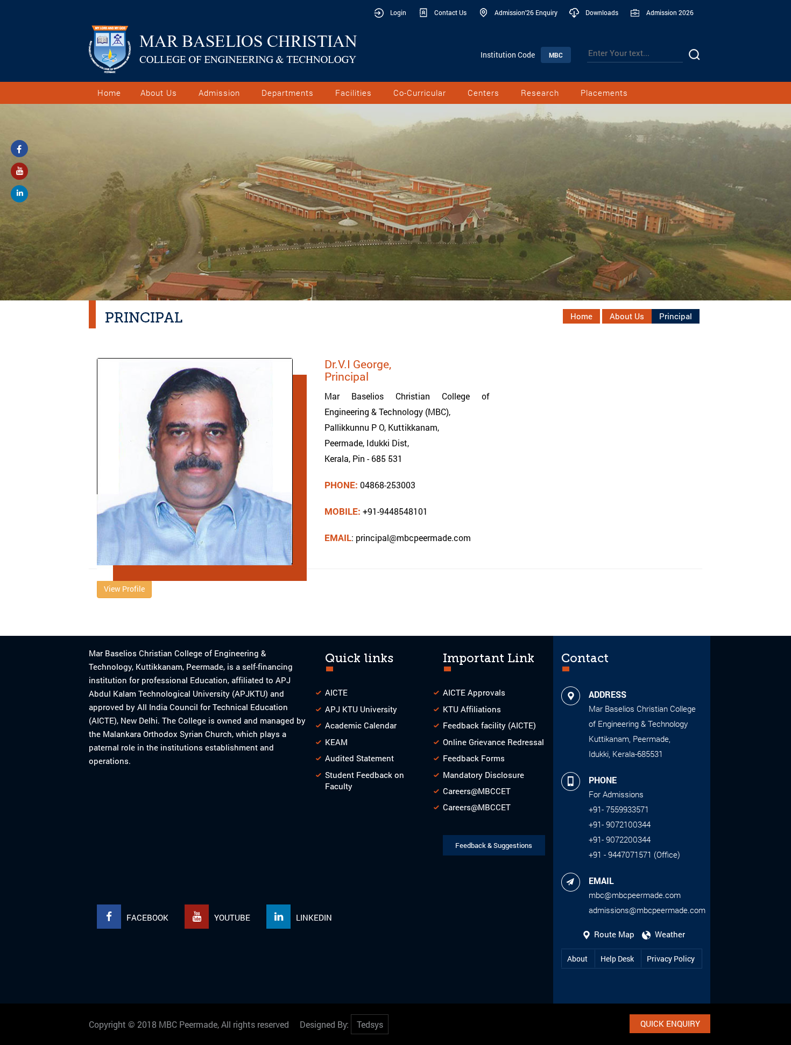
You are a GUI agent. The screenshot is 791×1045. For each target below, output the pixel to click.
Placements (604, 92)
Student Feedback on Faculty (364, 780)
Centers (483, 92)
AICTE (336, 692)
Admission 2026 (670, 12)
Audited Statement (359, 758)
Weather (668, 934)
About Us (158, 92)
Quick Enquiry (670, 1023)
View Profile (124, 589)
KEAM (336, 742)
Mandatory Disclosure (483, 774)
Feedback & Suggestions (493, 845)
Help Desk (618, 958)
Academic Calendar (361, 725)
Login (398, 12)
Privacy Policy (671, 958)
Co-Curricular (419, 92)
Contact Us (450, 12)
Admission (219, 92)
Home (109, 92)
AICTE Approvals (474, 692)
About (578, 958)
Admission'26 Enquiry (526, 12)
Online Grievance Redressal (493, 742)
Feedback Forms (474, 758)
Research (540, 92)
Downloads (601, 12)
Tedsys (370, 1024)
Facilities (353, 92)
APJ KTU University (361, 709)
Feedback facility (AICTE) (489, 725)
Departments (288, 92)
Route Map (613, 934)
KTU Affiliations (472, 709)
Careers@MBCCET (477, 790)
